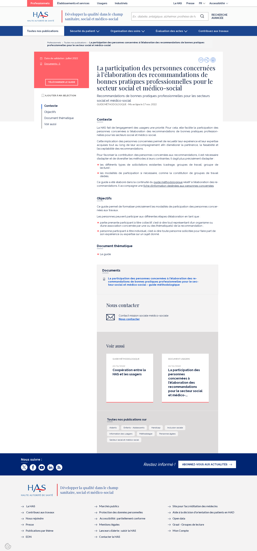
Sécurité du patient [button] (82, 31)
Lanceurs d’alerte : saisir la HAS (117, 530)
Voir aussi (50, 124)
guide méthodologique (168, 182)
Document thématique (59, 118)
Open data (179, 518)
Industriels (121, 3)
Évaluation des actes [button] (169, 31)
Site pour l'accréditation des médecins (195, 506)
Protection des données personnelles (121, 512)
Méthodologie (145, 434)
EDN (29, 536)
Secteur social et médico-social (124, 440)
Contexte (51, 105)
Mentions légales (109, 524)
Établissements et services (73, 3)
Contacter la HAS (109, 536)
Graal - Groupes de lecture (188, 524)
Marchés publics (109, 506)
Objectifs (50, 112)
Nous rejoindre (35, 518)
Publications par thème (39, 530)
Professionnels (42, 4)
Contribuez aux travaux (213, 31)
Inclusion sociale (175, 427)
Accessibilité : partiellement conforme (122, 518)
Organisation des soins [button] (125, 31)
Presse (190, 3)
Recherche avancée (219, 16)
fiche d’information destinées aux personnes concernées (178, 185)
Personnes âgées (167, 434)
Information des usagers (120, 434)
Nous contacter (129, 319)
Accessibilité (217, 3)
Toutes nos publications (45, 32)
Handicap (155, 427)
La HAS (177, 3)
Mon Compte (181, 530)
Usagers (102, 3)
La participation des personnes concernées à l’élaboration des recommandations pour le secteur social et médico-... (185, 382)
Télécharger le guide (61, 82)
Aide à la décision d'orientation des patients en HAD (203, 512)
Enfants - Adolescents (134, 427)
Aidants (113, 427)
